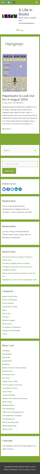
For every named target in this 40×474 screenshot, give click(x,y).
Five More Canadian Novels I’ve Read (15, 263)
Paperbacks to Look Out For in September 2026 (19, 280)
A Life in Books (25, 12)
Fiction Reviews (8, 303)
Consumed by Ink (8, 374)
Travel (4, 334)
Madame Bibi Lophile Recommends (14, 398)
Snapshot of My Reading (11, 330)
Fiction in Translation (9, 300)
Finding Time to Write (10, 381)
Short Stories (7, 324)
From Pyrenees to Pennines (12, 385)
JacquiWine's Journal (9, 388)
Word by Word (7, 429)
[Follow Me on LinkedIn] (11, 2)
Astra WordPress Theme (27, 469)
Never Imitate (7, 402)
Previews (5, 317)
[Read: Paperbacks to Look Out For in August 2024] (14, 73)
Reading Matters (8, 405)
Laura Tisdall (6, 391)
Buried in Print (7, 371)
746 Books (6, 351)
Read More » (6, 129)
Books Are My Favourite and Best (14, 368)
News (4, 310)
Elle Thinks (6, 378)
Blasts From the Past (9, 296)
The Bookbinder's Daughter (12, 415)
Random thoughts (8, 320)
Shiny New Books (8, 409)
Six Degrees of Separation (11, 327)
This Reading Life (8, 419)
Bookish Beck (7, 361)
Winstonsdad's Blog (9, 426)
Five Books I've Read (9, 307)
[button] (37, 2)
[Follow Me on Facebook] (6, 2)
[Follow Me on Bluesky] (3, 2)
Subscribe (9, 171)
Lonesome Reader (8, 395)
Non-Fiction (6, 313)
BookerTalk (6, 357)
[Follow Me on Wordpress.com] (14, 2)
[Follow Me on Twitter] (9, 2)
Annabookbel (7, 354)
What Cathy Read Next (10, 422)
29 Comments (18, 103)
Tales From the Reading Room (13, 412)
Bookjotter (6, 364)
